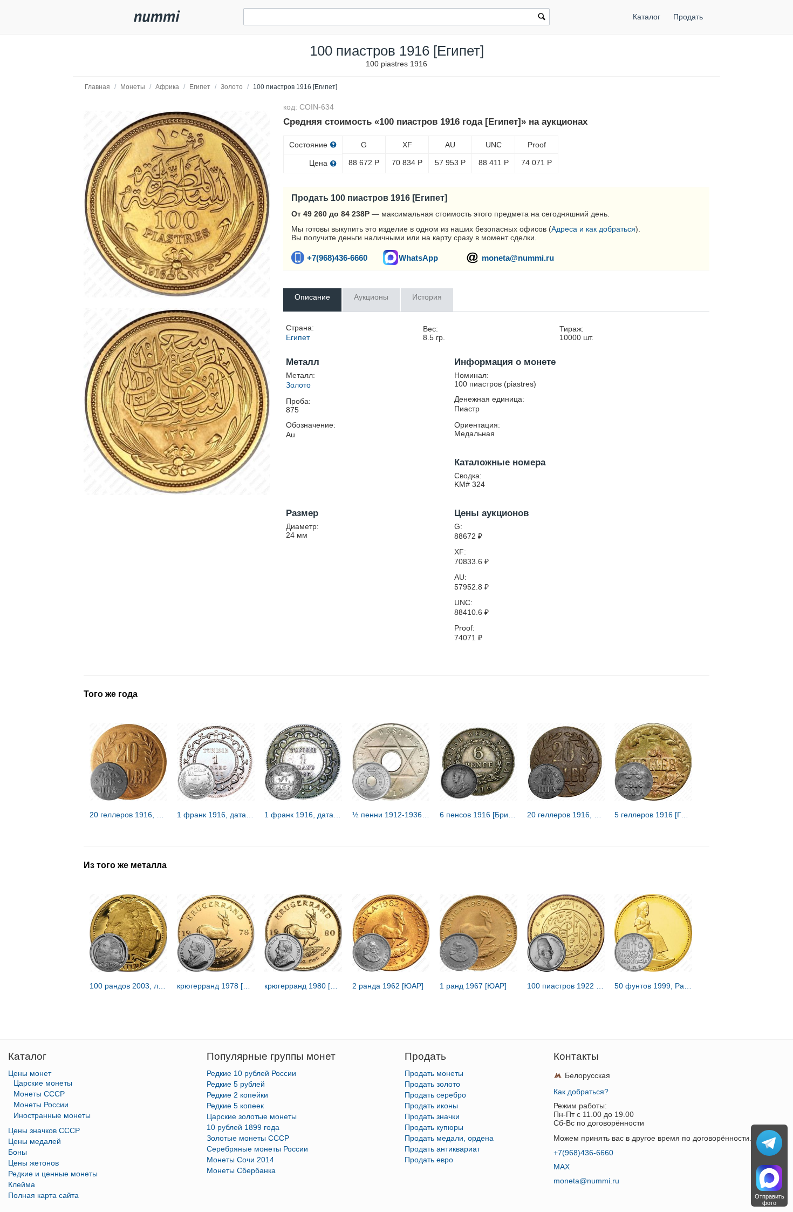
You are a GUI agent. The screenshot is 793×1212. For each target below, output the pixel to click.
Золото (232, 87)
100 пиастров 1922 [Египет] (566, 985)
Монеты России (41, 1104)
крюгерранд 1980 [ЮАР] (303, 985)
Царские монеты (42, 1083)
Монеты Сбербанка (241, 1170)
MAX (561, 1166)
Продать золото (432, 1084)
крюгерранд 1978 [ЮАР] (216, 985)
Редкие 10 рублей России (251, 1073)
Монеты (132, 87)
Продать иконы (431, 1105)
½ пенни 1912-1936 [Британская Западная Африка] (391, 814)
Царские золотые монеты (252, 1116)
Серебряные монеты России (257, 1149)
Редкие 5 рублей (236, 1084)
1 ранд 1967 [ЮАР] (473, 985)
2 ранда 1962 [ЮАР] (387, 985)
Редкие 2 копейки (237, 1095)
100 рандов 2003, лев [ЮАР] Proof (128, 985)
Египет (199, 87)
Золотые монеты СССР (248, 1138)
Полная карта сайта (43, 1195)
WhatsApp (418, 257)
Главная (97, 87)
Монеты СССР (39, 1093)
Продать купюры (434, 1127)
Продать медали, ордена (449, 1138)
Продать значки (432, 1116)
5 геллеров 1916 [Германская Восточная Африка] (653, 814)
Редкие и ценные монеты (53, 1173)
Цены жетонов (33, 1163)
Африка (167, 87)
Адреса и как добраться (593, 229)
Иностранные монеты (52, 1115)
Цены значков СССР (44, 1130)
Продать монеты (434, 1073)
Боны (17, 1152)
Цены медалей (34, 1141)
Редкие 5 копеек (235, 1105)
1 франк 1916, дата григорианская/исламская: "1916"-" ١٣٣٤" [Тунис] (303, 814)
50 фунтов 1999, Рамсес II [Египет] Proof (653, 985)
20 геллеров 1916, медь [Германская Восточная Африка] (566, 814)
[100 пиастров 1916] (177, 204)
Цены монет (29, 1073)
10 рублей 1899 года (243, 1127)
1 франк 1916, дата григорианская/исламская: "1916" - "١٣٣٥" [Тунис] (216, 814)
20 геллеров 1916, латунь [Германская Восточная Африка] (128, 814)
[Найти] (541, 18)
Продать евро (429, 1159)
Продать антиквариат (442, 1149)
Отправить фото (769, 1199)
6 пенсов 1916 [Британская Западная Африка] (478, 814)
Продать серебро (435, 1095)
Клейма (21, 1184)
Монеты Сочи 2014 (240, 1159)
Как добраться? (581, 1091)
